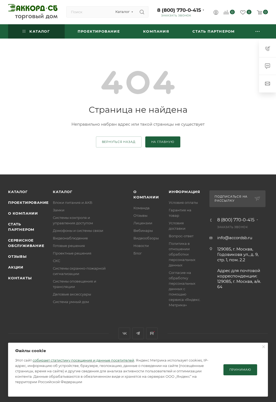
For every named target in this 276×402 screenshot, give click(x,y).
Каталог (18, 192)
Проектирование (28, 202)
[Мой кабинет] (215, 13)
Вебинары (143, 230)
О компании (23, 213)
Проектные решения (72, 253)
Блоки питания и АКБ (72, 202)
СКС (56, 261)
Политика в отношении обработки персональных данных (182, 254)
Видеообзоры (146, 238)
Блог (137, 253)
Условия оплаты (183, 202)
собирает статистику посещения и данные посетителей (83, 360)
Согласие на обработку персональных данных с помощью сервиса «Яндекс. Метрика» (185, 288)
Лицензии (142, 223)
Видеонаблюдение (70, 238)
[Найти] (142, 12)
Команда (141, 208)
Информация (184, 192)
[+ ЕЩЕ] (258, 31)
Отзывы (17, 256)
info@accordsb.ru (234, 237)
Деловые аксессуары (72, 294)
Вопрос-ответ (181, 236)
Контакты (20, 278)
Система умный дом (71, 302)
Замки (58, 210)
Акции (15, 267)
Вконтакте (124, 333)
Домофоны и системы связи (78, 230)
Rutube (152, 333)
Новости (141, 245)
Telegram (138, 333)
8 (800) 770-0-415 (179, 10)
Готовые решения (69, 245)
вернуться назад (119, 142)
